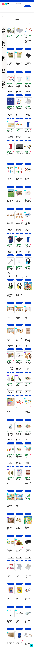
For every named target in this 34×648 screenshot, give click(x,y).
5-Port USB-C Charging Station (28, 550)
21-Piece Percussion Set (10, 247)
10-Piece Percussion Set (10, 86)
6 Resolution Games (9, 598)
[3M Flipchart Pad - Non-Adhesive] (19, 472)
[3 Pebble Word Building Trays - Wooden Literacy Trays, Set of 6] (28, 331)
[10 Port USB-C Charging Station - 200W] (28, 55)
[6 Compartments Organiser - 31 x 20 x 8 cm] (28, 567)
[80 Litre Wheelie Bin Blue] (19, 635)
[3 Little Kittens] (28, 286)
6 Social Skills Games (18, 598)
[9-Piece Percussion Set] (28, 635)
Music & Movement (3, 70)
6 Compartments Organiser (19, 574)
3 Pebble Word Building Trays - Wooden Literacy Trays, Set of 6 (28, 340)
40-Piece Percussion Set (18, 528)
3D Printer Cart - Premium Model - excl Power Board (10, 434)
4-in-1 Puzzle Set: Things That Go (19, 505)
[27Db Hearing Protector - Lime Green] (10, 286)
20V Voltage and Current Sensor (27, 223)
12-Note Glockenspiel (18, 132)
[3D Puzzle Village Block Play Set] (28, 426)
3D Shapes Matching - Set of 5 (10, 457)
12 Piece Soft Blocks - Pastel (9, 132)
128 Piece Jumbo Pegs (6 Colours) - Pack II (10, 178)
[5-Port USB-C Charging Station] (28, 542)
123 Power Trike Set (27, 154)
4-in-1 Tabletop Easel (9, 528)
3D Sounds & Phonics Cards (27, 457)
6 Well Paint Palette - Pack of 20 (27, 598)
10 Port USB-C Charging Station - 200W (28, 63)
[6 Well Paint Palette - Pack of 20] (28, 590)
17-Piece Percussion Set (27, 178)
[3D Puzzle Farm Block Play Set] (19, 426)
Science (3, 81)
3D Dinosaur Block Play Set (28, 386)
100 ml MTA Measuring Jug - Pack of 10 (19, 86)
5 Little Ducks (27, 527)
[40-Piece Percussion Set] (19, 520)
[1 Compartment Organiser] (19, 31)
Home (2, 16)
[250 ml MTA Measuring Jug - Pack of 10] (19, 261)
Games (3, 58)
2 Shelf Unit (18, 200)
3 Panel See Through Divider (19, 317)
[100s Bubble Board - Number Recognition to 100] (10, 101)
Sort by (3, 23)
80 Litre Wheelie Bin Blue (19, 643)
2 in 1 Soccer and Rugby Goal (10, 201)
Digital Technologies (3, 49)
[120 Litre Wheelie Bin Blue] (28, 125)
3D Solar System (19, 456)
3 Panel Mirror (9, 316)
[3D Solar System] (19, 449)
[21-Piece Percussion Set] (10, 239)
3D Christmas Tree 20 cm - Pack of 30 (19, 386)
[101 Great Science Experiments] (19, 101)
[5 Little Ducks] (28, 520)
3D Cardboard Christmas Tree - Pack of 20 (10, 387)
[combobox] (23, 3)
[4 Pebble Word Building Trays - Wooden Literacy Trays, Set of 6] (28, 472)
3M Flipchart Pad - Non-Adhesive (19, 480)
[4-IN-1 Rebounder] (28, 497)
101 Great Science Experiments (19, 109)
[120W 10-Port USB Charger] (19, 146)
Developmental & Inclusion (3, 46)
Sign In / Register (27, 6)
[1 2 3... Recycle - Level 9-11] (10, 31)
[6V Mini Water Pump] (28, 613)
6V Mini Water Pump (27, 621)
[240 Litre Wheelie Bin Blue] (28, 239)
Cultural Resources (3, 43)
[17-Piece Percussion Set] (28, 170)
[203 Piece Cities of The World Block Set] (19, 215)
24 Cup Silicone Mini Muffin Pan (18, 247)
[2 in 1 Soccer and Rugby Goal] (10, 193)
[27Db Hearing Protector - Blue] (28, 261)
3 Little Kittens (27, 292)
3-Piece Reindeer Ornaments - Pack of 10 (28, 364)
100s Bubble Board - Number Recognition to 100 (10, 110)
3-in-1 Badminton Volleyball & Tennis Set (19, 364)
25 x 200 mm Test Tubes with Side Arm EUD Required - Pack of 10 (10, 270)
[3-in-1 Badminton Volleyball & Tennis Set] (19, 355)
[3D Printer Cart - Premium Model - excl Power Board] (10, 426)
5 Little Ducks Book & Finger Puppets (9, 550)
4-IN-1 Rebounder (28, 504)
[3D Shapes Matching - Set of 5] (10, 449)
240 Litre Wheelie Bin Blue (28, 247)
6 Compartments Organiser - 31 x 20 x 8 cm (28, 575)
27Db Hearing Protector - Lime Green (10, 294)
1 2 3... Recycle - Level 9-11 (10, 38)
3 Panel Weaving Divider (10, 339)
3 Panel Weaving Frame (19, 339)
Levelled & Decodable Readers (3, 65)
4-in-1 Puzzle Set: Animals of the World (10, 505)
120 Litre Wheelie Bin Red (10, 154)
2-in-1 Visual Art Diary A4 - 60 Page (28, 201)
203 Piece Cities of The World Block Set (19, 223)
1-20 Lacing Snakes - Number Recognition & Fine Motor (28, 39)
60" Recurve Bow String (19, 621)
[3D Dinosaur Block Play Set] (28, 378)
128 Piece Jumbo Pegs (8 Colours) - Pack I (19, 178)
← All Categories (3, 29)
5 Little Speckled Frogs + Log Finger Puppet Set (19, 550)
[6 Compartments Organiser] (19, 567)
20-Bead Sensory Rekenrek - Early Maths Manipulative (10, 224)
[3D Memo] (19, 402)
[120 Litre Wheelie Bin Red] (10, 146)
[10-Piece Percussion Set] (10, 78)
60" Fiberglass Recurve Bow (9, 621)
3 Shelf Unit (9, 362)
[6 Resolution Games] (10, 590)
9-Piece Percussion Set (27, 643)
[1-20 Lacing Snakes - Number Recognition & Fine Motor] (28, 31)
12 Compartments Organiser (28, 109)
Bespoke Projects (4, 11)
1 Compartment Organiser (19, 38)
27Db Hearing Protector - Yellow (19, 293)
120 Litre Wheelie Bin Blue (28, 132)
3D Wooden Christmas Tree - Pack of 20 (10, 481)
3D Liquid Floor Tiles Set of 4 (9, 409)
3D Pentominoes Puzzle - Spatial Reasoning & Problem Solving (28, 410)
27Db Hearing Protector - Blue (27, 269)
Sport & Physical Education (3, 83)
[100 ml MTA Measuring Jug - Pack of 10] (19, 78)
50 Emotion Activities (9, 574)
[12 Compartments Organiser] (28, 101)
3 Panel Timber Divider (27, 317)
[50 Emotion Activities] (10, 567)
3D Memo (17, 408)
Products (5, 16)
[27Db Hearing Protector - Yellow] (19, 286)
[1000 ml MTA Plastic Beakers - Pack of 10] (28, 78)
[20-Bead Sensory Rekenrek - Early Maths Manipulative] (10, 215)
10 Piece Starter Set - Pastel (19, 63)
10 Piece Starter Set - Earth (10, 63)
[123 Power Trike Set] (28, 146)
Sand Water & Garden (3, 79)
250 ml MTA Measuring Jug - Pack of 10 (19, 270)
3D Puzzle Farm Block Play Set (18, 434)
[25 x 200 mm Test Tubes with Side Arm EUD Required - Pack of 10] (10, 261)
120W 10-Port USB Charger (19, 154)
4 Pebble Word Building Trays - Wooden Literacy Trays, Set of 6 (28, 481)
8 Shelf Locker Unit (10, 642)
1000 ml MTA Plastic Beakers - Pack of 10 (28, 86)
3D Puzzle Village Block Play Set (28, 434)
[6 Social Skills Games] (19, 590)
